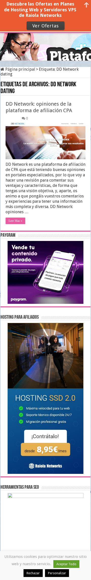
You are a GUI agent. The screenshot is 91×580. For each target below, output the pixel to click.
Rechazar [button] (33, 573)
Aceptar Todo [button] (66, 564)
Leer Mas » (15, 221)
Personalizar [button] (57, 573)
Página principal (19, 69)
